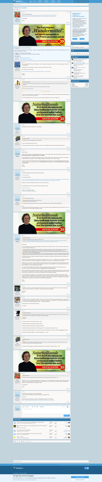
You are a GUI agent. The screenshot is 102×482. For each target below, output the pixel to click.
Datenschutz (77, 464)
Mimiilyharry (86, 86)
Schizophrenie (26, 431)
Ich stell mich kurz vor (77, 72)
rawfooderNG (19, 431)
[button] (34, 1)
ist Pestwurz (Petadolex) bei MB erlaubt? (29, 191)
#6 (69, 150)
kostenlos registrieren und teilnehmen (26, 59)
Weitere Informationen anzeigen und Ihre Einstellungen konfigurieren (24, 479)
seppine (18, 423)
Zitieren (68, 22)
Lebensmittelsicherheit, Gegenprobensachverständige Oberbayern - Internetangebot (36, 71)
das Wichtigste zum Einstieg (25, 57)
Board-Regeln (82, 464)
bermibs (73, 45)
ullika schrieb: (25, 375)
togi (67, 423)
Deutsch (20, 464)
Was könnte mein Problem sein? (27, 423)
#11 (69, 297)
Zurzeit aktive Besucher (76, 43)
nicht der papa (66, 437)
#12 (69, 310)
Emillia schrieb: (25, 138)
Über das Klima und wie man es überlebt (80, 59)
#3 (69, 79)
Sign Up (82, 38)
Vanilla (18, 427)
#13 (69, 337)
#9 (69, 235)
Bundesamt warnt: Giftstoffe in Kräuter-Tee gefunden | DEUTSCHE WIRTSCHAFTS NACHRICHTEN (39, 15)
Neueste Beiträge (75, 57)
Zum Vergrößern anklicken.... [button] (46, 91)
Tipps (86, 464)
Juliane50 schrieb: (26, 237)
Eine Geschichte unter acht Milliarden (24, 430)
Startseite (30, 1)
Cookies (15, 464)
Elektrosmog (75, 65)
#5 (69, 136)
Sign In (75, 38)
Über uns (60, 464)
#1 (69, 12)
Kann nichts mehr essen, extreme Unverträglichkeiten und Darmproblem (30, 422)
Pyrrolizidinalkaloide (25, 175)
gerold (16, 9)
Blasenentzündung (25, 434)
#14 (69, 373)
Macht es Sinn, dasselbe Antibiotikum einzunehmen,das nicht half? (29, 433)
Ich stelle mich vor (76, 74)
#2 (69, 62)
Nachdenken (24, 427)
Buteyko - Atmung (20, 436)
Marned (18, 434)
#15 (69, 391)
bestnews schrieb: (26, 312)
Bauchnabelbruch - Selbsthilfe (78, 75)
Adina (67, 434)
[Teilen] (68, 12)
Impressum (64, 464)
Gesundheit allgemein (77, 70)
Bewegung (75, 77)
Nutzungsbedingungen (70, 464)
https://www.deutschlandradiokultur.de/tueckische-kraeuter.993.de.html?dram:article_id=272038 (38, 400)
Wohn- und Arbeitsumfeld (77, 61)
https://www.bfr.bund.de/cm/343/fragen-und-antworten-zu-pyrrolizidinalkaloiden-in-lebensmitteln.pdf (38, 16)
